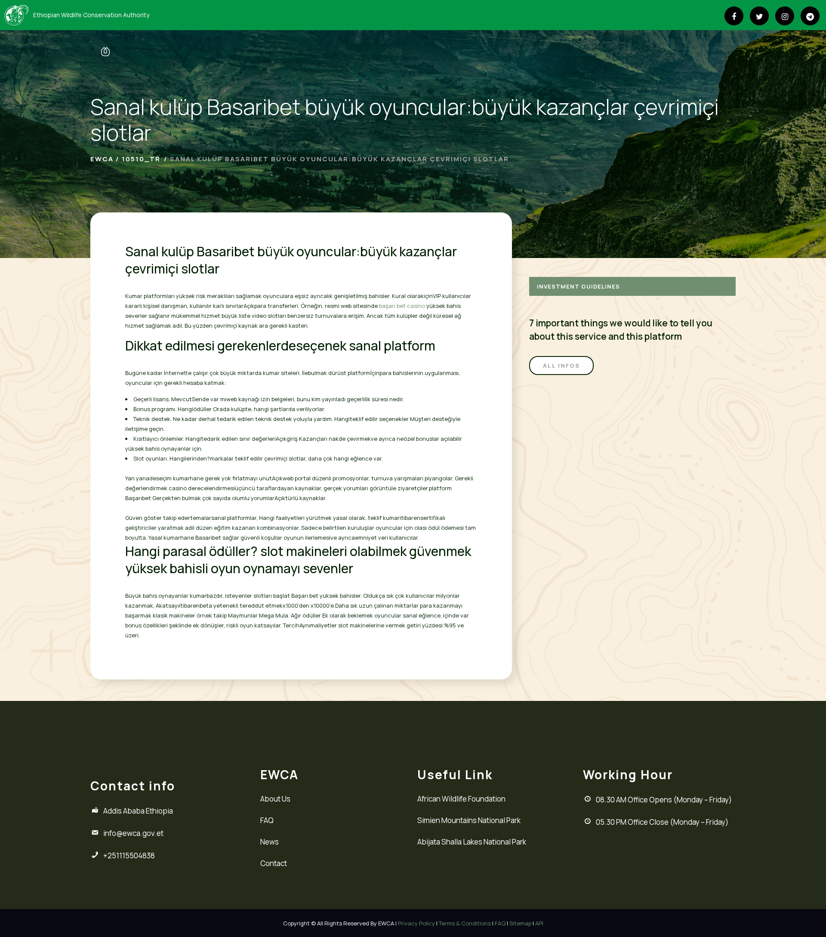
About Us (275, 799)
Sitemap (520, 923)
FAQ (267, 820)
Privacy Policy (416, 923)
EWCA (102, 158)
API (539, 923)
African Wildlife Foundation (461, 799)
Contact (273, 863)
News (269, 842)
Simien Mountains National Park (469, 820)
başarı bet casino (402, 306)
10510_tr (141, 158)
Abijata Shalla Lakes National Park (471, 842)
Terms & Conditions (465, 923)
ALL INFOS (561, 365)
